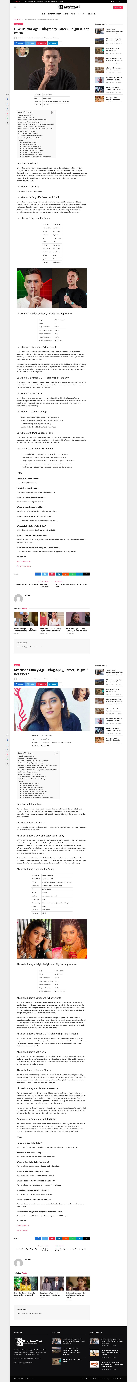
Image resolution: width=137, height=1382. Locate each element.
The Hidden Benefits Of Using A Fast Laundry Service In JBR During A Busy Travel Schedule (114, 79)
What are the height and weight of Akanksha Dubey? (38, 797)
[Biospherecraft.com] (68, 7)
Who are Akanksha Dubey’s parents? (33, 787)
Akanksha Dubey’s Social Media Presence (33, 776)
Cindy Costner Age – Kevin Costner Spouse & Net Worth (50, 1294)
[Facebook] (7, 99)
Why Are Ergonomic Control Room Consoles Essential (114, 89)
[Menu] (15, 7)
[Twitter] (7, 104)
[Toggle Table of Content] (52, 112)
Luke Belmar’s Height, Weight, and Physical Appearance (36, 124)
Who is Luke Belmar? (25, 115)
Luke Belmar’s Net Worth (27, 131)
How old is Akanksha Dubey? (30, 783)
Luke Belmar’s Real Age (26, 117)
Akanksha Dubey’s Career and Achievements (33, 767)
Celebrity (92, 14)
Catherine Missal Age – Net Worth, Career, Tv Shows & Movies (75, 1295)
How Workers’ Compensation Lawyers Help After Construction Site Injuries (114, 30)
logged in (27, 647)
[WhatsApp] (7, 118)
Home (43, 14)
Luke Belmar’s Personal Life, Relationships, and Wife (36, 129)
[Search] (122, 1)
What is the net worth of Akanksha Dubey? (35, 791)
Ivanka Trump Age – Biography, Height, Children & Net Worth (51, 630)
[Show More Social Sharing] (60, 43)
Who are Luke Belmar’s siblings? (32, 148)
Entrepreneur (19, 24)
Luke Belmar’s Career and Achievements (32, 126)
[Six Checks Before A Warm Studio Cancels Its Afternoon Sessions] (94, 1353)
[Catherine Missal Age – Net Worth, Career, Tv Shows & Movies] (78, 1284)
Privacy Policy (105, 1378)
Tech (73, 14)
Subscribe (118, 7)
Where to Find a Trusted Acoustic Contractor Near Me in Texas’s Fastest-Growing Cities (114, 69)
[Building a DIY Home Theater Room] (99, 50)
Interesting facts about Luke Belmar (31, 138)
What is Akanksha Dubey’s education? (34, 795)
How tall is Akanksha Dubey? (31, 785)
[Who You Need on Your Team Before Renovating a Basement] (99, 60)
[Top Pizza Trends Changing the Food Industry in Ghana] (99, 99)
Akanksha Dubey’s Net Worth (28, 772)
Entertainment (54, 14)
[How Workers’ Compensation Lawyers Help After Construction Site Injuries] (99, 31)
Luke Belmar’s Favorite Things (28, 133)
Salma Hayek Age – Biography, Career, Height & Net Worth (24, 1294)
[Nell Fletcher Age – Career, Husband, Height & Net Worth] (78, 619)
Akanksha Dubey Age (24, 561)
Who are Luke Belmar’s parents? (32, 146)
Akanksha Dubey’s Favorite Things (30, 774)
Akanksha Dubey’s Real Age (28, 758)
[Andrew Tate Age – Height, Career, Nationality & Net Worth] (26, 619)
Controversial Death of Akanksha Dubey (32, 779)
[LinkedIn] (7, 109)
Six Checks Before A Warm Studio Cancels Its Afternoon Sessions (110, 1353)
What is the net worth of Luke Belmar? (34, 150)
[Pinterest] (7, 113)
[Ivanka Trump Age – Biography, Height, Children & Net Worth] (52, 619)
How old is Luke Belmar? (29, 142)
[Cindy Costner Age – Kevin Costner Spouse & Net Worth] (52, 1284)
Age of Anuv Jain (22, 1230)
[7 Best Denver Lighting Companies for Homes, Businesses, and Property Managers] (99, 41)
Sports (81, 14)
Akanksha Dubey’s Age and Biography (31, 763)
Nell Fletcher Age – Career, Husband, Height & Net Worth (76, 630)
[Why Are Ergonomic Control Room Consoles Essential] (99, 89)
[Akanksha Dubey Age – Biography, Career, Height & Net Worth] (52, 709)
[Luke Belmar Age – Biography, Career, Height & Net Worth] (52, 68)
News (66, 14)
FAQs (21, 140)
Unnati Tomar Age (23, 1226)
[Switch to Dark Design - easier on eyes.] (120, 1)
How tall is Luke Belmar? (30, 144)
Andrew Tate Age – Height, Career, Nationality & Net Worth (25, 630)
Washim (22, 37)
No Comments (39, 37)
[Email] (7, 123)
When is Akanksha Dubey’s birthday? (33, 793)
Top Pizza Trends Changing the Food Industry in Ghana (112, 98)
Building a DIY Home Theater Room (112, 49)
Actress (17, 665)
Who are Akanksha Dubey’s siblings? (33, 789)
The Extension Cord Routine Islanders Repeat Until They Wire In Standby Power (112, 1364)
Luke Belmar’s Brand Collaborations (31, 135)
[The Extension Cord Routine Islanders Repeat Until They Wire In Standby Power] (94, 1364)
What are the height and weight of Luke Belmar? (37, 156)
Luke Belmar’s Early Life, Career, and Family (33, 120)
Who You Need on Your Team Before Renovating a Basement (114, 59)
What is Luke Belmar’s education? (32, 154)
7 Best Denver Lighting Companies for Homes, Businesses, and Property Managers (44, 1)
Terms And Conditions (117, 1378)
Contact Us (96, 1378)
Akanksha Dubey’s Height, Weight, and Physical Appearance (38, 765)
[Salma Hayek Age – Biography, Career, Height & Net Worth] (26, 1284)
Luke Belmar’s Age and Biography (30, 122)
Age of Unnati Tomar (24, 566)
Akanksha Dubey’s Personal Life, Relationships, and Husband (38, 770)
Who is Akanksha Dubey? (27, 756)
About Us (88, 1378)
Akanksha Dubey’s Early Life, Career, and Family (34, 761)
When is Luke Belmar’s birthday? (32, 152)
